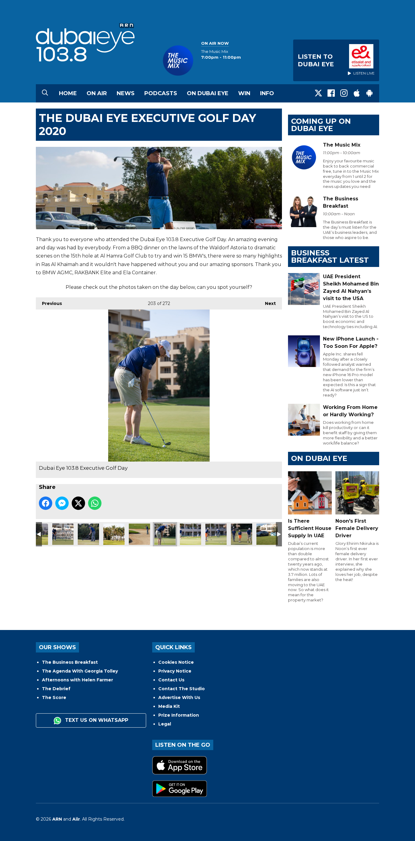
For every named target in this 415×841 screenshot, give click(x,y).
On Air (97, 93)
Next (267, 303)
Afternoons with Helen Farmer (77, 680)
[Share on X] (78, 503)
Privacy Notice (174, 671)
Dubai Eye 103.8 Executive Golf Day (63, 534)
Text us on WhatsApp (95, 720)
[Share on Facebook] (45, 503)
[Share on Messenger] (62, 503)
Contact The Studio (181, 688)
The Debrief (56, 688)
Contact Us (171, 680)
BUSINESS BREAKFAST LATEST (330, 256)
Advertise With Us (179, 697)
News (126, 93)
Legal (164, 724)
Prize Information (178, 715)
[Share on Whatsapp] (94, 503)
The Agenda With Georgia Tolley (80, 671)
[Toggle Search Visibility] (45, 93)
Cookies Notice (176, 662)
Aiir (76, 819)
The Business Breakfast (70, 662)
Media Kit (169, 706)
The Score (54, 697)
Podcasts (160, 93)
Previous (49, 303)
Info (267, 93)
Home (68, 93)
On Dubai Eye (207, 93)
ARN (57, 819)
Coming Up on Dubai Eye (321, 125)
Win (244, 93)
